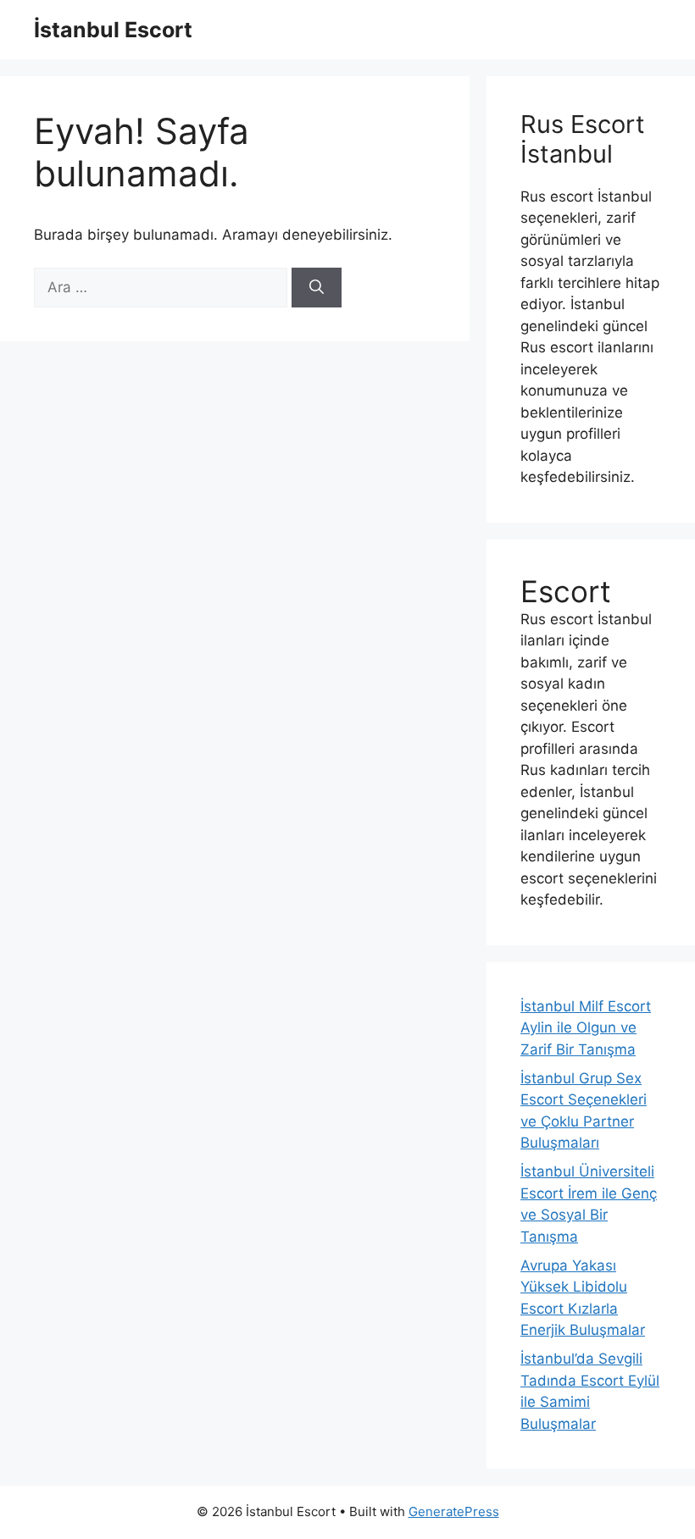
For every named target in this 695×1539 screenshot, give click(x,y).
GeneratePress (454, 1511)
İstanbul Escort (113, 29)
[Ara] (317, 288)
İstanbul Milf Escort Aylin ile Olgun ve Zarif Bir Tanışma (585, 1028)
